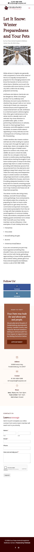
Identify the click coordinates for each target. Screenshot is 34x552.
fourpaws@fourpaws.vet (17, 381)
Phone (5, 445)
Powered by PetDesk (23, 543)
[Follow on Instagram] (18, 547)
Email (5, 439)
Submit (7, 475)
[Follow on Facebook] (15, 547)
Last (19, 435)
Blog (18, 43)
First (4, 435)
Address (17, 362)
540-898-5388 (17, 2)
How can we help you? (11, 452)
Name (5, 430)
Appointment (17, 342)
